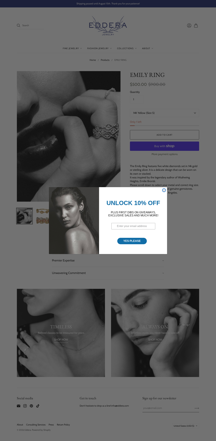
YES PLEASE (132, 241)
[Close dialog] (164, 190)
